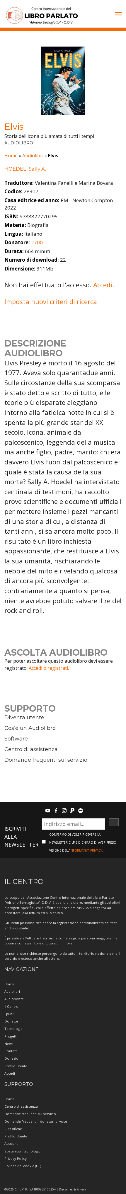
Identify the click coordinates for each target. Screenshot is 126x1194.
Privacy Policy (15, 1158)
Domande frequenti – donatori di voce (35, 1121)
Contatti (11, 1051)
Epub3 (9, 1014)
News (8, 1043)
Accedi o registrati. (49, 668)
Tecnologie (13, 1028)
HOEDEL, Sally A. (25, 169)
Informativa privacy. (86, 850)
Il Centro (11, 1006)
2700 (37, 242)
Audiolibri (32, 155)
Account (11, 1143)
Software (16, 738)
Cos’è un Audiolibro (30, 728)
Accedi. (103, 284)
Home (11, 155)
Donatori (11, 1021)
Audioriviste (14, 999)
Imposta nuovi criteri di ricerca (50, 301)
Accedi (9, 1073)
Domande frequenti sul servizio (45, 760)
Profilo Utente (15, 1066)
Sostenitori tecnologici (22, 1151)
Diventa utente (24, 717)
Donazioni (12, 1058)
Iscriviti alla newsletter (21, 836)
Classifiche (13, 1129)
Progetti (10, 1036)
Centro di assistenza (31, 749)
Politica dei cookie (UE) (22, 1166)
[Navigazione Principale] (118, 14)
